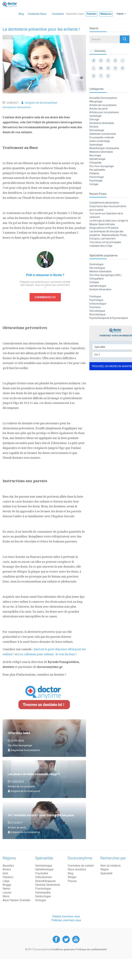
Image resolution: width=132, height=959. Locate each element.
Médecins (106, 13)
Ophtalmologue (97, 285)
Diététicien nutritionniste (102, 133)
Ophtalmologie (97, 159)
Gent (5, 873)
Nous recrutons (77, 869)
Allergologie (95, 101)
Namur (6, 888)
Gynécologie (96, 144)
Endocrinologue (97, 303)
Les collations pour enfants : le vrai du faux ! (47, 654)
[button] (124, 39)
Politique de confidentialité (91, 949)
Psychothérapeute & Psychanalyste (108, 318)
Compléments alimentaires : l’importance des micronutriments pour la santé (107, 206)
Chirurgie (94, 119)
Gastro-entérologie (99, 141)
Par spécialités (97, 169)
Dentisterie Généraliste (17, 107)
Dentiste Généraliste (100, 289)
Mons (6, 896)
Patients (91, 13)
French (120, 13)
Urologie (93, 184)
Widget (72, 877)
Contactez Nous (37, 13)
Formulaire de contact (81, 865)
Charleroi (8, 877)
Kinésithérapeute (45, 881)
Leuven (7, 892)
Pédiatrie (94, 173)
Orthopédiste (96, 278)
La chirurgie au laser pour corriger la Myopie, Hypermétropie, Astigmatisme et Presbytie (108, 224)
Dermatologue (97, 267)
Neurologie (95, 155)
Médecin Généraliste (100, 271)
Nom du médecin (110, 865)
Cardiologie (95, 116)
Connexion (58, 13)
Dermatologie (96, 130)
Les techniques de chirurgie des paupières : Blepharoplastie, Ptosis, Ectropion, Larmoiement (108, 235)
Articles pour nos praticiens (104, 112)
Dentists (93, 126)
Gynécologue (96, 264)
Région (104, 869)
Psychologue (96, 300)
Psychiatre (95, 307)
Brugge (7, 884)
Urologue (94, 282)
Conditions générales (63, 949)
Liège (6, 881)
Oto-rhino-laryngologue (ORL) (105, 275)
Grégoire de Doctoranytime (40, 102)
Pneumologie (96, 177)
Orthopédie (95, 162)
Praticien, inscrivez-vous (66, 920)
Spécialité (106, 873)
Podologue (95, 296)
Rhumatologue (97, 314)
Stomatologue (97, 310)
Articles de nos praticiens (103, 105)
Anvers (7, 869)
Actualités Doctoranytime (103, 98)
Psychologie (95, 180)
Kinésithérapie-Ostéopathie (104, 148)
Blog (21, 13)
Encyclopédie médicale (101, 137)
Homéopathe (43, 892)
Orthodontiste (43, 877)
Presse (72, 881)
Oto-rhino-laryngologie (101, 166)
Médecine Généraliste (101, 151)
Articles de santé (98, 108)
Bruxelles (8, 865)
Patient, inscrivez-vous (66, 916)
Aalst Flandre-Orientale (16, 900)
